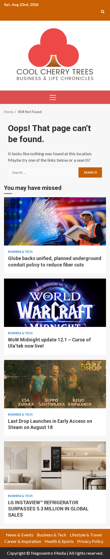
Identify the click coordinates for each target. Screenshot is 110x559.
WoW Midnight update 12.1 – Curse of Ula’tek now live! (55, 303)
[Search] (102, 11)
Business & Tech (20, 251)
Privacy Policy (90, 541)
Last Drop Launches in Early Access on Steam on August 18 (55, 384)
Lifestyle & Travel (86, 534)
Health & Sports (59, 541)
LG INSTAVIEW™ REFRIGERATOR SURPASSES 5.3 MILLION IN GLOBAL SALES (55, 465)
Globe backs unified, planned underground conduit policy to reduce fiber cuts (55, 221)
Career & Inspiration (22, 541)
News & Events (19, 534)
